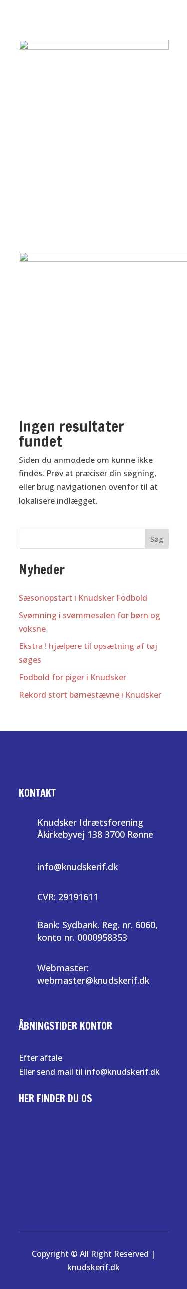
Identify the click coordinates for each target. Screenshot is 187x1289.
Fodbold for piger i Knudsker (72, 677)
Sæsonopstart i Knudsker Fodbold (83, 597)
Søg (156, 539)
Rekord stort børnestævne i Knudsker (90, 694)
